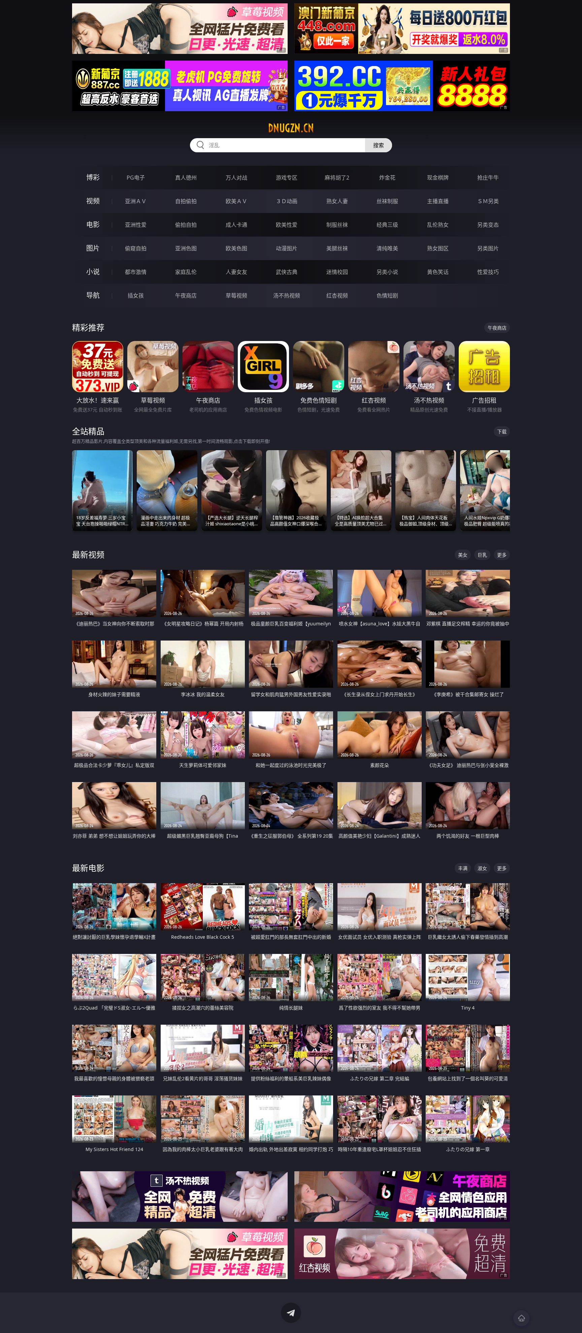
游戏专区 (286, 177)
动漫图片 (286, 248)
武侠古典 (286, 272)
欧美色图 (236, 248)
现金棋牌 (438, 177)
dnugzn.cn (291, 128)
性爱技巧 (488, 272)
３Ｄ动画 (286, 201)
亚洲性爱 (136, 224)
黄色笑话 (438, 272)
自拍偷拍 (186, 201)
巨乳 (482, 555)
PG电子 (136, 177)
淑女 (482, 868)
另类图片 (488, 248)
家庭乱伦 (186, 272)
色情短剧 (387, 295)
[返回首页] (521, 1318)
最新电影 (88, 867)
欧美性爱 (286, 224)
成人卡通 (236, 224)
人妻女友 (236, 272)
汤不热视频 (286, 295)
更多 (502, 555)
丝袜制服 (387, 201)
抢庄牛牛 (488, 177)
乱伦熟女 (438, 224)
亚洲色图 (186, 248)
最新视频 (88, 554)
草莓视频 (236, 295)
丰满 (462, 868)
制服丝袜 (337, 224)
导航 (93, 295)
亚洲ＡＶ (136, 201)
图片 (93, 248)
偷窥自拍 (136, 248)
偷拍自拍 (186, 224)
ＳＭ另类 (488, 201)
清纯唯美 (387, 248)
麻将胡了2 (337, 177)
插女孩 (136, 295)
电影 (93, 224)
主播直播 (438, 201)
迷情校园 (337, 272)
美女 (462, 555)
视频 (93, 201)
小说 (93, 271)
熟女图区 (438, 248)
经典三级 (387, 224)
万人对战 (236, 177)
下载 (502, 431)
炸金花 (387, 177)
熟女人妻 (337, 201)
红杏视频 (337, 295)
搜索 (378, 145)
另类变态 (488, 224)
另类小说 (387, 272)
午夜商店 (186, 295)
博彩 (93, 177)
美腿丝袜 (337, 248)
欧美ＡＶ (236, 201)
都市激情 (136, 272)
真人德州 (186, 177)
